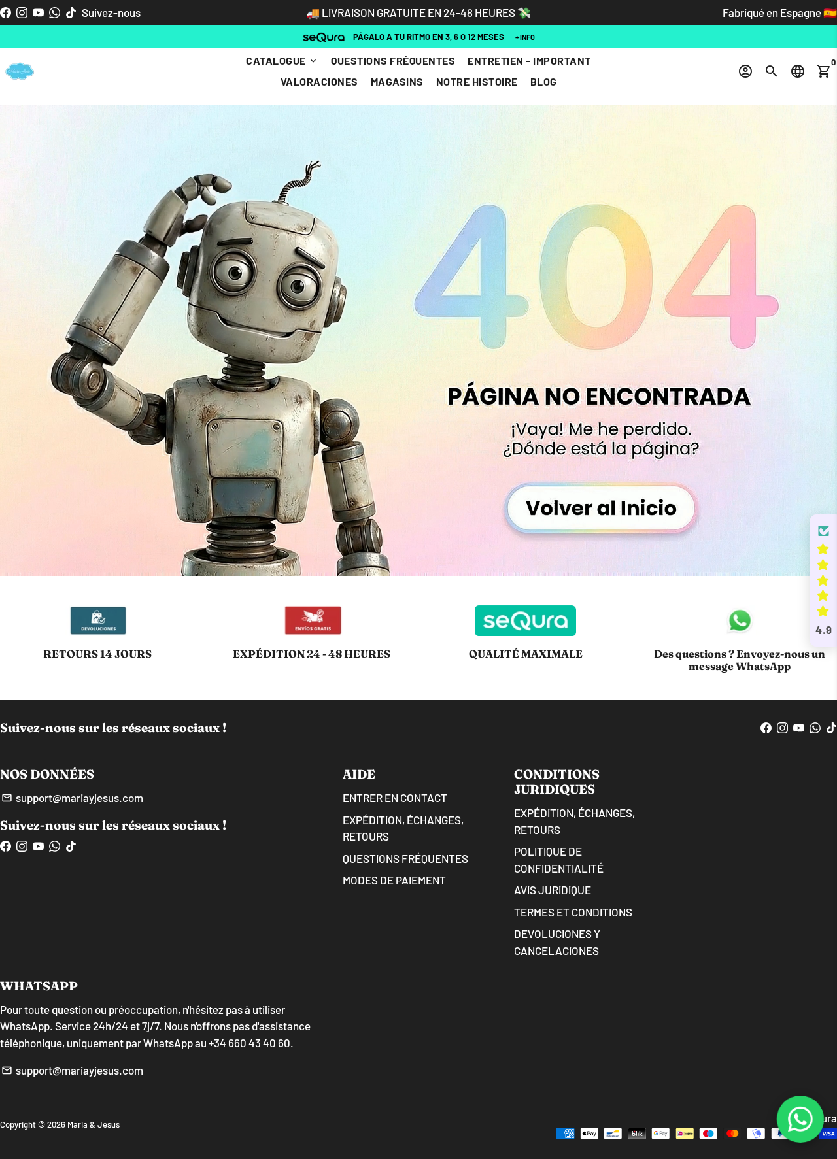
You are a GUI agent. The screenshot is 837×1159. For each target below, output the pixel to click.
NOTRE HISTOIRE (477, 81)
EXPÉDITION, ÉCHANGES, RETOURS (403, 828)
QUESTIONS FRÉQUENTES (393, 60)
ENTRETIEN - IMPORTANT (529, 60)
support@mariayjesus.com (72, 797)
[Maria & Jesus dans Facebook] (5, 12)
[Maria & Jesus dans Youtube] (38, 12)
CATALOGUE (282, 60)
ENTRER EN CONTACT (395, 797)
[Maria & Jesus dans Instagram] (21, 12)
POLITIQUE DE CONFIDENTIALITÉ (559, 860)
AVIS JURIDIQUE (552, 889)
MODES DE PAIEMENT (394, 879)
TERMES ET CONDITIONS (573, 911)
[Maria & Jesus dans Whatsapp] (54, 12)
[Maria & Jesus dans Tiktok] (71, 12)
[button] (823, 580)
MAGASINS (397, 81)
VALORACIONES (319, 81)
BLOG (543, 81)
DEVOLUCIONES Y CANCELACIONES (557, 942)
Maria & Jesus (93, 1124)
